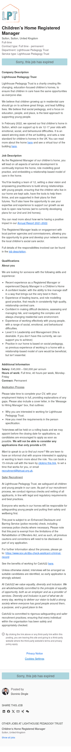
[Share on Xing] (22, 712)
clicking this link (47, 463)
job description (17, 251)
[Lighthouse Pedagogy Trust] (10, 13)
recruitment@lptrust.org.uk (17, 470)
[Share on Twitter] (13, 712)
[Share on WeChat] (27, 712)
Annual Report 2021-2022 (32, 223)
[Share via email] (18, 712)
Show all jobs (8, 737)
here (30, 142)
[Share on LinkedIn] (3, 712)
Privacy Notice (34, 653)
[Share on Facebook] (8, 712)
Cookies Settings (34, 658)
